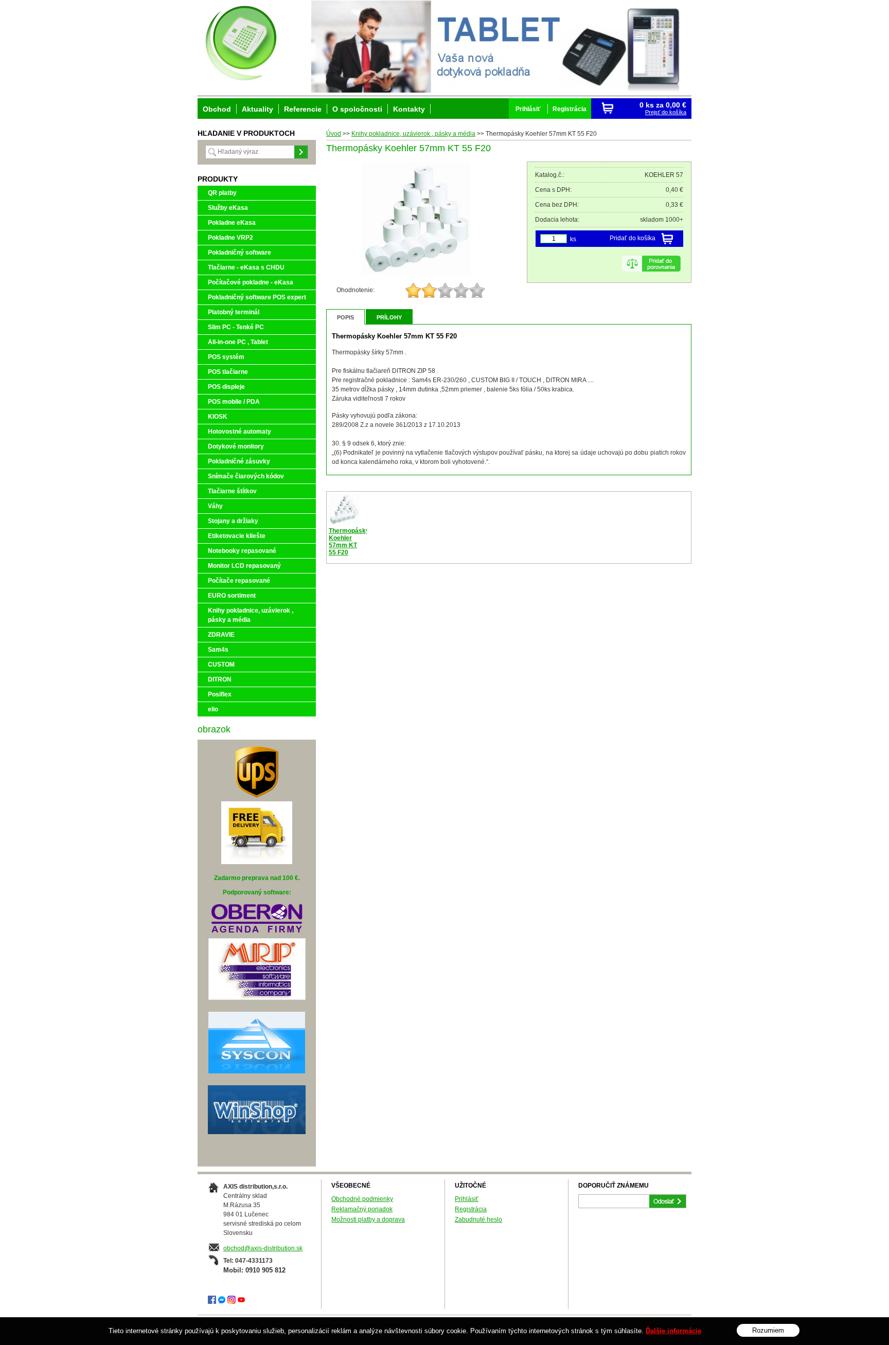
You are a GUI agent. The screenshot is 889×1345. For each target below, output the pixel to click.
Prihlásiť (466, 1199)
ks (573, 239)
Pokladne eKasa (232, 222)
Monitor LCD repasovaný (244, 565)
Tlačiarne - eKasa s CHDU (246, 267)
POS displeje (226, 386)
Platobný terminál (233, 312)
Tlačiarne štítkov (232, 491)
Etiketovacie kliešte (236, 536)
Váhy (215, 506)
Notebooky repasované (242, 550)
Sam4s (218, 649)
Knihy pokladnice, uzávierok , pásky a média (413, 133)
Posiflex (220, 694)
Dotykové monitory (236, 446)
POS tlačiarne (228, 371)
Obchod (217, 109)
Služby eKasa (228, 207)
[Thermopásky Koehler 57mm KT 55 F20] (416, 272)
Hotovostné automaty (239, 431)
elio (213, 709)
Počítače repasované (239, 580)
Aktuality (257, 109)
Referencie (303, 109)
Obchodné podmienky (362, 1199)
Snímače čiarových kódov (246, 476)
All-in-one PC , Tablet (238, 342)
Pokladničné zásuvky (239, 461)
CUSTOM (221, 664)
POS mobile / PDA (234, 401)
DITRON (220, 679)
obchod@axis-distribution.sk (263, 1248)
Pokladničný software (239, 252)
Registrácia (471, 1209)
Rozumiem (768, 1330)
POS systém (226, 357)
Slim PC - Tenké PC (236, 327)
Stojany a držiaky (233, 521)
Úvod (333, 133)
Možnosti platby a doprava (368, 1219)
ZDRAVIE (221, 634)
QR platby (222, 192)
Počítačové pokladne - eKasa (250, 282)
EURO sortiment (232, 595)
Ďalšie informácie (673, 1331)
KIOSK (217, 416)
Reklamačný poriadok (362, 1209)
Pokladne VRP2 (230, 237)
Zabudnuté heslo (478, 1219)
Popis (345, 317)
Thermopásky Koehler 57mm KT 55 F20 (349, 541)
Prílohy (389, 317)
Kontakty (409, 109)
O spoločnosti (357, 109)
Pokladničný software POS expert (257, 297)
